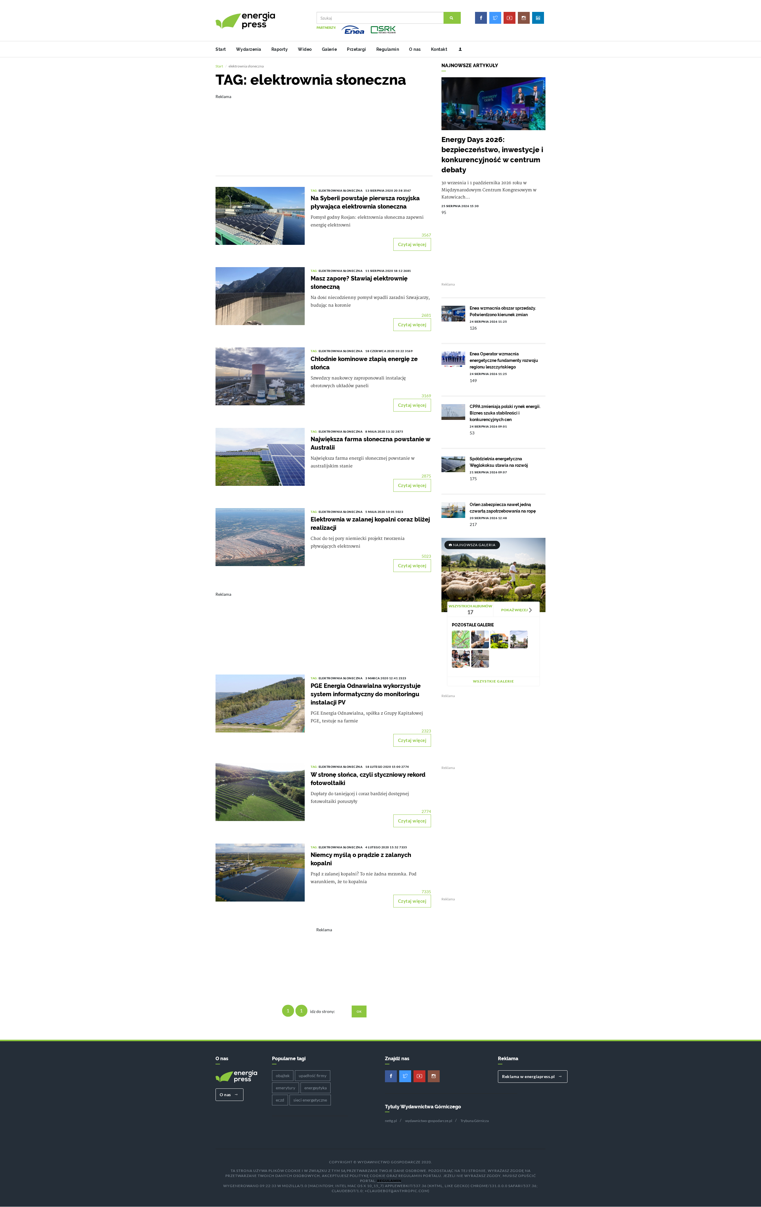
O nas (415, 49)
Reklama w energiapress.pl (529, 1076)
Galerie (329, 49)
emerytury (285, 1087)
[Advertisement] (324, 130)
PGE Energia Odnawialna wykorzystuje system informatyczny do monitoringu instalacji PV (366, 694)
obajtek (283, 1075)
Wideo (305, 49)
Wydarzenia (248, 49)
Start (221, 49)
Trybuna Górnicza (474, 1120)
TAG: (315, 190)
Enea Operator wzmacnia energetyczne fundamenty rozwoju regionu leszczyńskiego (504, 360)
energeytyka (315, 1087)
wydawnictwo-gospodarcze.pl (428, 1120)
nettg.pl (391, 1120)
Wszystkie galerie (493, 681)
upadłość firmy (312, 1075)
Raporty (279, 49)
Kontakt (439, 49)
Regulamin (387, 49)
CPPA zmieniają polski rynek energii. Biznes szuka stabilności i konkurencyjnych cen (505, 413)
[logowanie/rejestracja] (458, 49)
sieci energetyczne (310, 1099)
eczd (280, 1099)
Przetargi (356, 49)
